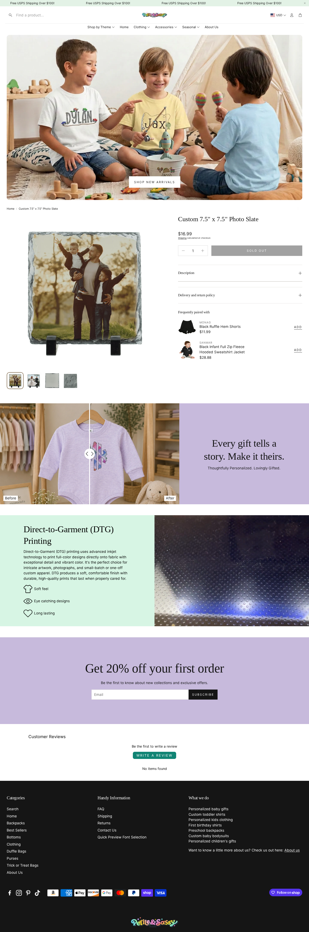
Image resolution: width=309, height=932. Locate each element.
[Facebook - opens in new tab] (10, 893)
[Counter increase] (202, 250)
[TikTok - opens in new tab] (37, 893)
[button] (41, 15)
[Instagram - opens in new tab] (19, 893)
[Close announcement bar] (305, 3)
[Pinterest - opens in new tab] (28, 893)
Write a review (154, 755)
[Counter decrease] (183, 250)
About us (292, 850)
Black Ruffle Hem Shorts (220, 326)
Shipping (182, 238)
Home (11, 208)
